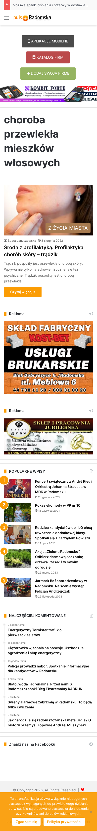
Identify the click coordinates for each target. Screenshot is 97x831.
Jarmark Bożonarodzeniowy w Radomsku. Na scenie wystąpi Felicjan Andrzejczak (61, 586)
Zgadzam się (26, 822)
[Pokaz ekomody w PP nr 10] (17, 512)
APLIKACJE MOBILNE (49, 41)
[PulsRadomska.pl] (32, 18)
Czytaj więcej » (22, 292)
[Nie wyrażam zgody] (90, 811)
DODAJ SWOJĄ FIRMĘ (49, 73)
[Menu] (6, 19)
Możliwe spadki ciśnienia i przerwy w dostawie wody (50, 5)
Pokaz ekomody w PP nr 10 (57, 505)
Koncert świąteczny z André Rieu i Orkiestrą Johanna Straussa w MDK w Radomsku (63, 486)
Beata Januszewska (22, 240)
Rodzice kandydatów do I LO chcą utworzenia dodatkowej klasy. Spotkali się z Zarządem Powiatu (63, 532)
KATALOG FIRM (49, 57)
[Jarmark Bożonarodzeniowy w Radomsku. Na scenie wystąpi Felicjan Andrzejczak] (17, 587)
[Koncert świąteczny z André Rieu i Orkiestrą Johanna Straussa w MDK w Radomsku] (17, 488)
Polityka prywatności (64, 822)
